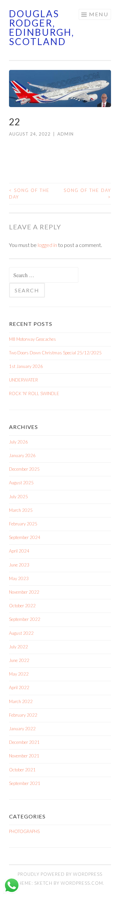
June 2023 (19, 565)
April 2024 (19, 551)
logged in (47, 245)
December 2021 (24, 742)
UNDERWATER (23, 380)
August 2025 (21, 482)
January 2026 (22, 455)
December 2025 (24, 469)
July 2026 (18, 442)
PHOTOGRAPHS (24, 831)
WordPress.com (82, 883)
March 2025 (21, 510)
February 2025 (23, 523)
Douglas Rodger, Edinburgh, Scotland (41, 27)
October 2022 (22, 605)
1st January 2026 (26, 366)
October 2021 (22, 769)
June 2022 (19, 660)
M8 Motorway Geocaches (32, 339)
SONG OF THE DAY (29, 194)
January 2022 (22, 728)
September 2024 (24, 537)
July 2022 (18, 646)
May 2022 (19, 674)
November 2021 (24, 755)
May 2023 (19, 578)
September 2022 (24, 619)
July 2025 (18, 496)
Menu (98, 14)
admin (65, 134)
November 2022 (24, 592)
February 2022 (23, 715)
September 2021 (24, 783)
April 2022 (19, 687)
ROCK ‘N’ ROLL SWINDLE (34, 393)
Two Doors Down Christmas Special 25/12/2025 (55, 352)
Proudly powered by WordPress (60, 874)
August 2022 (21, 633)
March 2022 (21, 701)
